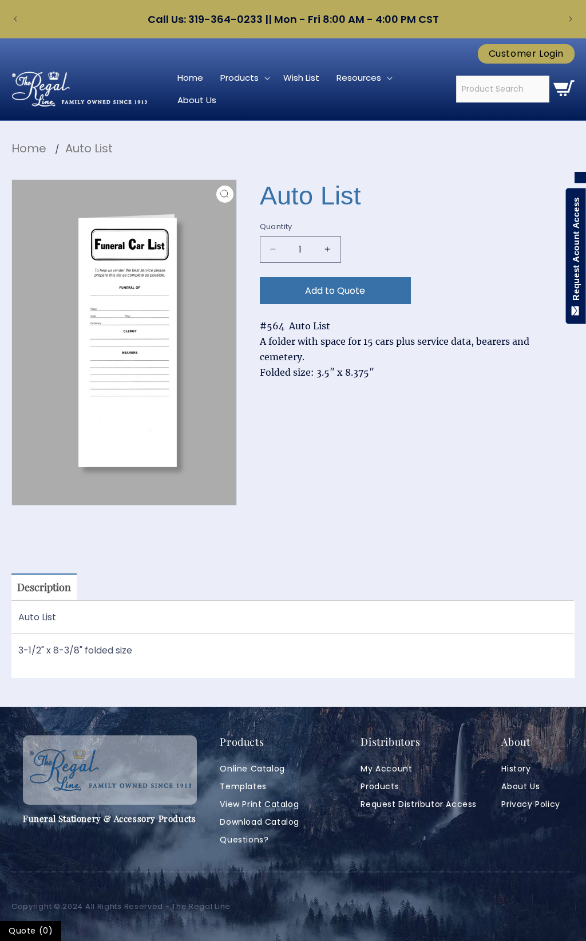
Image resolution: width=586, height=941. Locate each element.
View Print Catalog (259, 804)
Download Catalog (259, 822)
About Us (520, 786)
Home (28, 148)
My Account (386, 768)
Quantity (276, 226)
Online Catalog (252, 768)
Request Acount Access (576, 251)
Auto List (89, 148)
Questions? (244, 839)
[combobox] (502, 89)
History (515, 768)
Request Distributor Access (419, 804)
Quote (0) (31, 930)
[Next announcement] (570, 19)
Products (380, 786)
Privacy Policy (530, 804)
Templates (243, 786)
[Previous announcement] (15, 19)
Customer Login (526, 53)
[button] (243, 77)
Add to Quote (335, 290)
